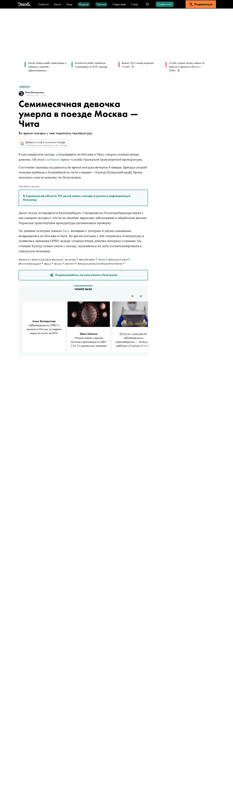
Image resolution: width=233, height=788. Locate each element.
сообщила (52, 159)
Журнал (84, 4)
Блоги (57, 4)
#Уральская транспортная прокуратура (100, 263)
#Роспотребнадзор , (31, 263)
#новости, (25, 259)
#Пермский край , (119, 259)
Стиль (134, 4)
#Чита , (103, 259)
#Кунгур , (71, 263)
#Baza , (49, 263)
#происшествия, (42, 259)
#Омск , (59, 263)
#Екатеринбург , (88, 259)
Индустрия (119, 4)
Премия (101, 4)
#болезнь (57, 259)
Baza (65, 231)
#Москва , (72, 259)
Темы (69, 4)
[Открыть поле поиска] (147, 4)
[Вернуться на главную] (24, 4)
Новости (43, 4)
